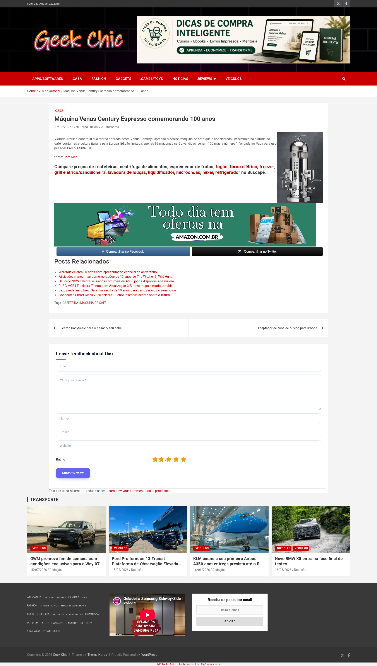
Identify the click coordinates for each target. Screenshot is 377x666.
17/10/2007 (62, 127)
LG (81, 614)
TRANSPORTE (44, 499)
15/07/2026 (38, 570)
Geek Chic (60, 655)
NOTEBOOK (92, 614)
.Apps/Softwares (47, 79)
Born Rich (70, 157)
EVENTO (86, 597)
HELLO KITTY (59, 614)
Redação (56, 570)
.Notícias (180, 79)
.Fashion (98, 79)
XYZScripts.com (210, 664)
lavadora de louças (127, 172)
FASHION (32, 605)
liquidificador (161, 172)
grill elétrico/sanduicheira (80, 172)
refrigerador (227, 172)
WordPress (149, 655)
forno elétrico (243, 166)
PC (28, 623)
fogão (222, 166)
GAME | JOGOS (38, 614)
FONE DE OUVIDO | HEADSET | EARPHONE (62, 605)
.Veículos (233, 79)
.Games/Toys (151, 79)
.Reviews (204, 79)
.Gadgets (123, 79)
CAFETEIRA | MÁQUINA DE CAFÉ (84, 303)
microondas (188, 172)
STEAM (47, 631)
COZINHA (61, 597)
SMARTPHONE (75, 623)
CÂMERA (73, 597)
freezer (266, 166)
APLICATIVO (34, 597)
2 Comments (110, 127)
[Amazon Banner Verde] (185, 205)
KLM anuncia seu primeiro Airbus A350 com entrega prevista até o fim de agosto (228, 564)
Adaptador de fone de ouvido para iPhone (287, 328)
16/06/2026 (201, 570)
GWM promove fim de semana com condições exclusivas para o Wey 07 (64, 561)
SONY (89, 623)
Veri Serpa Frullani (86, 127)
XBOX (56, 631)
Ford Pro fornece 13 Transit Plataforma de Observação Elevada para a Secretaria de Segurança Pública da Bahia (145, 566)
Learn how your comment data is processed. (139, 491)
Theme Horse (97, 655)
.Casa (77, 79)
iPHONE (73, 614)
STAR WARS (34, 631)
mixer (207, 172)
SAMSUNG (58, 623)
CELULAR (48, 597)
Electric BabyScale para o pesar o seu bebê (91, 328)
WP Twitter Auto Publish (171, 664)
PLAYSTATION (41, 623)
